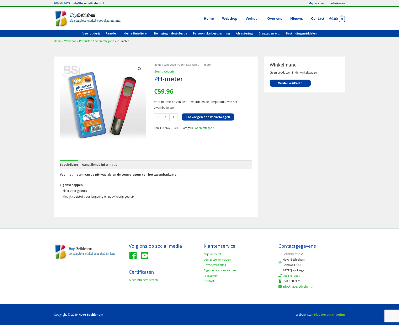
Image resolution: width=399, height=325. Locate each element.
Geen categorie (188, 64)
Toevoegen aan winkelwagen (208, 117)
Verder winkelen (290, 83)
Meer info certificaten (143, 280)
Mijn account (212, 254)
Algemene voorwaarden (220, 270)
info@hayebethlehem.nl (88, 3)
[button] (139, 69)
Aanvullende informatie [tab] (99, 164)
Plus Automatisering (329, 314)
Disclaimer (211, 276)
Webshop (170, 64)
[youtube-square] (145, 255)
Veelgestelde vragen (217, 259)
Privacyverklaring (215, 265)
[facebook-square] (134, 255)
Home (157, 64)
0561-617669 (62, 3)
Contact (209, 281)
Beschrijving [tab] (69, 164)
